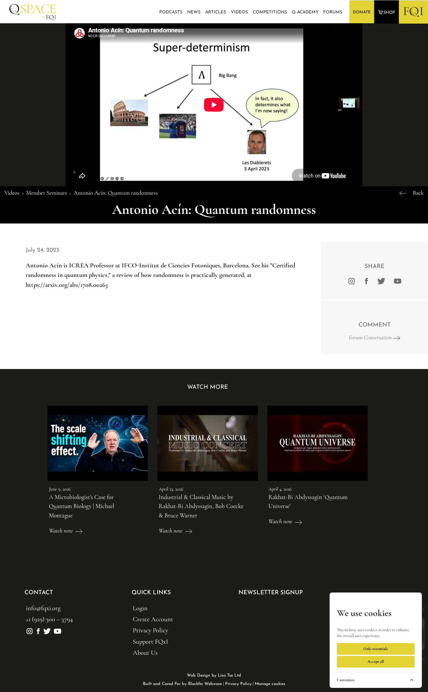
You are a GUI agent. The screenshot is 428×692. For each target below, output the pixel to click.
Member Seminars (46, 192)
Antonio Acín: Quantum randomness (116, 192)
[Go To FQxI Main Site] (413, 11)
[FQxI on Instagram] (352, 280)
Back (418, 192)
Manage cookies (270, 684)
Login (140, 608)
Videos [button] (239, 12)
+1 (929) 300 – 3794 (49, 619)
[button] (387, 12)
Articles (215, 12)
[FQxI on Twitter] (381, 280)
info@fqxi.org (43, 608)
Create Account (153, 619)
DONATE (362, 12)
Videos (12, 192)
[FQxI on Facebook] (366, 280)
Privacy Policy (150, 630)
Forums (332, 12)
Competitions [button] (270, 12)
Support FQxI (150, 641)
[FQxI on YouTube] (56, 630)
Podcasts (171, 12)
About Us (145, 652)
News (194, 12)
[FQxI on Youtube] (396, 280)
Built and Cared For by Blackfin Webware (182, 684)
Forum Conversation (371, 337)
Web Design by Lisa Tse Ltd (214, 675)
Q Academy (305, 12)
